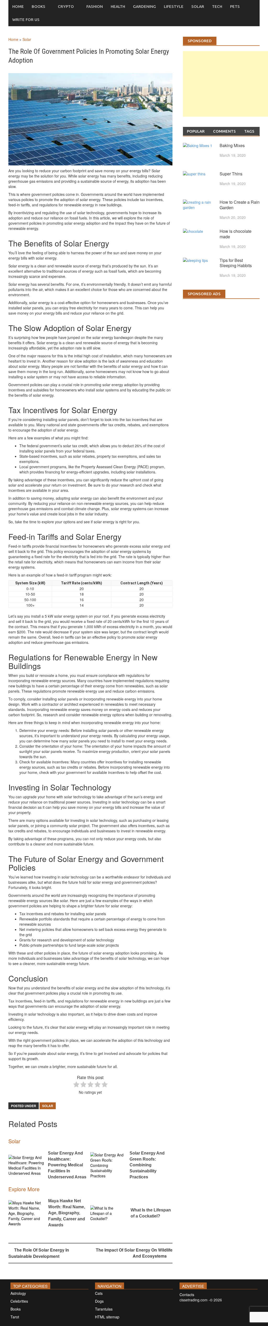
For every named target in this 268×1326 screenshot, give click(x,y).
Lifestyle (173, 6)
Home (18, 6)
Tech (217, 6)
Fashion (94, 6)
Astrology (18, 1293)
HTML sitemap (107, 1316)
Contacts (187, 1294)
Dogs (99, 1301)
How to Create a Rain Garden (240, 205)
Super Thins (231, 174)
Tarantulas (104, 1309)
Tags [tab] (249, 131)
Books (38, 6)
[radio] (76, 1084)
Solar (197, 6)
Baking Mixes (232, 145)
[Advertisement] (225, 89)
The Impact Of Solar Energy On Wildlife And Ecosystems (134, 1253)
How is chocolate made (236, 234)
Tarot (14, 1316)
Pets (235, 6)
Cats (99, 1293)
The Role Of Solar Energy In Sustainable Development (38, 1253)
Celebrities (19, 1301)
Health (118, 6)
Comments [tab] (224, 131)
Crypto (66, 6)
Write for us (26, 19)
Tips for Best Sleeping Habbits (236, 263)
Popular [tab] (196, 131)
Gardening (144, 6)
